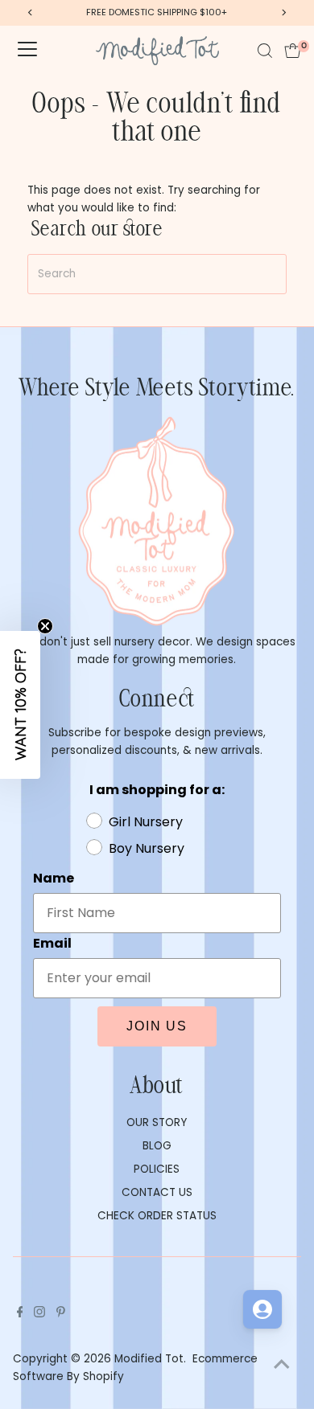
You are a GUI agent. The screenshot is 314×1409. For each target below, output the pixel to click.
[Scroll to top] (282, 1365)
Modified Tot (149, 1358)
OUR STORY (156, 1122)
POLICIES (157, 1169)
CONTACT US (157, 1192)
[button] (20, 705)
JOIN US (157, 1026)
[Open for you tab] (262, 1309)
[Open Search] (265, 50)
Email (52, 943)
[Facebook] (20, 1314)
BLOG (157, 1145)
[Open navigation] (27, 51)
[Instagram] (39, 1314)
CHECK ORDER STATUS (157, 1215)
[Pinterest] (60, 1314)
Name (53, 878)
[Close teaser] (45, 626)
